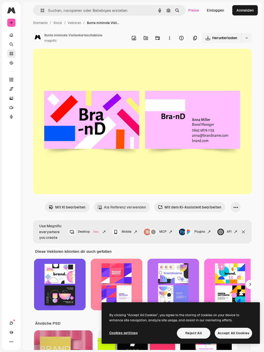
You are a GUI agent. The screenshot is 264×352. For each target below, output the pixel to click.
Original (66, 58)
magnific (50, 41)
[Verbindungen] (11, 323)
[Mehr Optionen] (169, 38)
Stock (57, 23)
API (229, 232)
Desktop (88, 232)
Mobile (126, 232)
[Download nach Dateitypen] (246, 38)
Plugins (199, 232)
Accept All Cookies (233, 333)
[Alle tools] (11, 80)
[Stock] (11, 53)
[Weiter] (250, 284)
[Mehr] (11, 342)
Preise (193, 10)
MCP (163, 232)
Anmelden (245, 10)
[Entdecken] (11, 63)
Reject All (193, 333)
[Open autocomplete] (40, 10)
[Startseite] (11, 35)
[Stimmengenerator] (11, 117)
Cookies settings (123, 333)
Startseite (40, 23)
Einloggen (215, 10)
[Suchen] (11, 44)
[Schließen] (243, 232)
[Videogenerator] (11, 107)
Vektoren (74, 23)
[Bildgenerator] (11, 98)
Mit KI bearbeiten (70, 207)
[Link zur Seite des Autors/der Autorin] (37, 38)
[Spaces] (11, 89)
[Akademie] (11, 332)
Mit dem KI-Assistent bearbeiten (192, 207)
